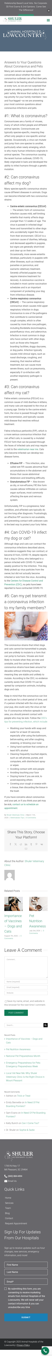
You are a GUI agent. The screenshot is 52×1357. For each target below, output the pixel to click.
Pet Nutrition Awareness (37, 921)
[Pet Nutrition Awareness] (38, 898)
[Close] (49, 11)
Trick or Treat (23, 1095)
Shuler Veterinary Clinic (15, 815)
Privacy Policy (23, 1345)
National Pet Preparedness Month (23, 1056)
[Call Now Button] (45, 1351)
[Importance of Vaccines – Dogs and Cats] (13, 898)
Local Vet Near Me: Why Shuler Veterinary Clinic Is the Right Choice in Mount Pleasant (25, 1077)
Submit (26, 1317)
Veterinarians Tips (17, 818)
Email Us (12, 1181)
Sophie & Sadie (27, 1130)
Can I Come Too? (30, 1123)
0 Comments (31, 818)
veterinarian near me (27, 449)
